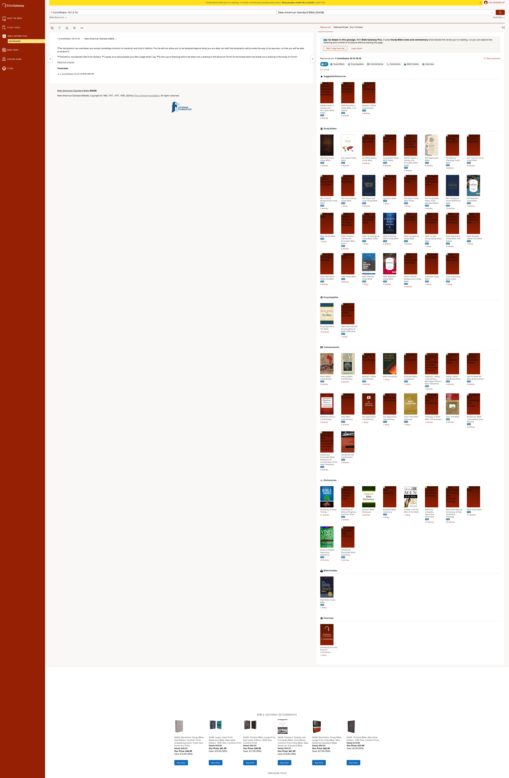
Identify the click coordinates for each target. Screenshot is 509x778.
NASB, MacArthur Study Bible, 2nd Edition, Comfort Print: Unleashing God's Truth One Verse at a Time (189, 741)
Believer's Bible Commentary (369, 106)
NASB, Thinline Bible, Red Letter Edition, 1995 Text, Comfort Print (363, 739)
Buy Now (181, 762)
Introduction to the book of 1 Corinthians (328, 649)
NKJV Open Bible (474, 509)
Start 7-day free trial (335, 48)
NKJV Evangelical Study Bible (411, 237)
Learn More (356, 48)
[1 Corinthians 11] (313, 58)
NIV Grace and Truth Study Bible (370, 199)
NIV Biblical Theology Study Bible (453, 160)
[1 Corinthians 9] (50, 58)
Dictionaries (330, 480)
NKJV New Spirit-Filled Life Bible (327, 277)
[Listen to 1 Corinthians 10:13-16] (82, 28)
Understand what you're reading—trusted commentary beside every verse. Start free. (266, 2)
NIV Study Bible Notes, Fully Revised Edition (432, 200)
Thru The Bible (452, 417)
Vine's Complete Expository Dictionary (327, 552)
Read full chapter (65, 62)
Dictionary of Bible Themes (328, 510)
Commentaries (331, 347)
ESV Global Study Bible (348, 159)
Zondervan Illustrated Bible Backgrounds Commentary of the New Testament (328, 460)
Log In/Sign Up (496, 2)
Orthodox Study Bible (432, 277)
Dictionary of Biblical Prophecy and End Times (348, 512)
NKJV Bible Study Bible (327, 601)
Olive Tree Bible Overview (411, 418)
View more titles (277, 773)
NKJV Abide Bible (327, 236)
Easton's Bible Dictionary (368, 510)
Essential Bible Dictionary (389, 510)
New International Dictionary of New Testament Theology (454, 513)
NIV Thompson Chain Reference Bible (453, 200)
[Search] (500, 12)
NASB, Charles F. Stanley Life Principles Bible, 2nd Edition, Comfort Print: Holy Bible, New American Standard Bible (293, 741)
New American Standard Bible (73, 90)
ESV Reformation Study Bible (369, 159)
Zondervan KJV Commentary (347, 456)
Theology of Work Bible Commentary (433, 418)
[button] (494, 3)
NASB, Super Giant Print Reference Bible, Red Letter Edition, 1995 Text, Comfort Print (225, 740)
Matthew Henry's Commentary (327, 418)
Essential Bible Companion (410, 377)
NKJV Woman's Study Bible (389, 277)
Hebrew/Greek (341, 27)
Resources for (340, 58)
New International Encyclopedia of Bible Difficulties (349, 328)
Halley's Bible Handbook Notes (453, 377)
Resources (325, 27)
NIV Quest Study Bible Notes (411, 199)
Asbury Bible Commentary (347, 377)
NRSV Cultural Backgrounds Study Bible (412, 279)
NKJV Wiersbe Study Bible (368, 277)
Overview (329, 618)
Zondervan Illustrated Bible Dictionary (348, 552)
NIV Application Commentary (369, 418)
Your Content (356, 27)
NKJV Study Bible (348, 276)
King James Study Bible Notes (391, 159)
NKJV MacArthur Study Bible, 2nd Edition (348, 107)
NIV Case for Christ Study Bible (475, 159)
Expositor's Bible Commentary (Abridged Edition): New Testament (433, 380)
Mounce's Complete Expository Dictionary (429, 513)
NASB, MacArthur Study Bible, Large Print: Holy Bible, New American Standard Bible (327, 740)
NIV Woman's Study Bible (473, 199)
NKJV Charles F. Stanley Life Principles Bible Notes (348, 240)
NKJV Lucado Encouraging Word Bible (433, 238)
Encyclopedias (331, 297)
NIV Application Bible (432, 159)
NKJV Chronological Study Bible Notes (370, 237)
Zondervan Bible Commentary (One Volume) (475, 419)
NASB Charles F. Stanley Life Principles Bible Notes (327, 109)
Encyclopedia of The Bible (327, 327)
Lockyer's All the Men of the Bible (411, 510)
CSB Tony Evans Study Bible (327, 159)
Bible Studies (330, 570)
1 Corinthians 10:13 (69, 73)
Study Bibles (330, 128)
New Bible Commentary (347, 418)
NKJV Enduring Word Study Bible (390, 237)
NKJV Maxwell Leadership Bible (474, 237)
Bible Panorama (390, 376)
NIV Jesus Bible (389, 198)
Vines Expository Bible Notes (453, 277)
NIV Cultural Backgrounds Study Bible (328, 200)
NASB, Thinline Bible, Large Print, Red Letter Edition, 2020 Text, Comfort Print (259, 740)
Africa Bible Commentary (326, 377)
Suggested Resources (335, 76)
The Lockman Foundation (147, 95)
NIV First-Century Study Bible (348, 199)
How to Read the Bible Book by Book (475, 377)
